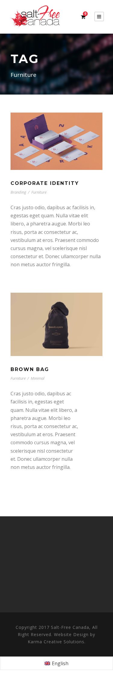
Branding (18, 192)
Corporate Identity (45, 183)
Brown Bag (30, 369)
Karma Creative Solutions (56, 641)
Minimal (37, 378)
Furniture (38, 192)
